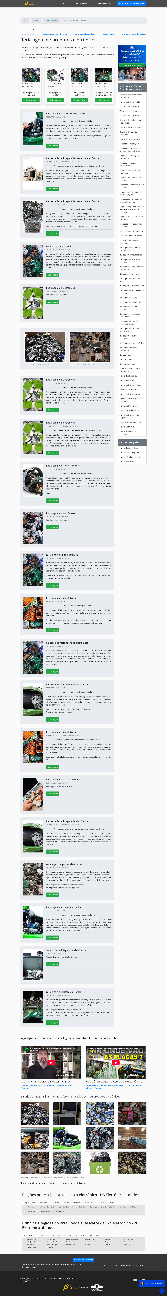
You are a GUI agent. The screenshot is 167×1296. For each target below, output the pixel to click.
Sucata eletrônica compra (130, 385)
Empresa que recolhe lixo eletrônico (130, 171)
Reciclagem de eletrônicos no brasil (132, 279)
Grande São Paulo (90, 1203)
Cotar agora (31, 100)
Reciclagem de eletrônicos (130, 274)
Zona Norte (43, 1203)
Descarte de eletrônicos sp (131, 115)
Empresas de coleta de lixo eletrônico (131, 178)
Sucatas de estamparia (129, 452)
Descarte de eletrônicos (130, 106)
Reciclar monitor (108, 34)
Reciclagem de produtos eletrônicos (55, 34)
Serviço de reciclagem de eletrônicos (130, 370)
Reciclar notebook (127, 364)
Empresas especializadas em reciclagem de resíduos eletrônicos (132, 209)
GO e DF (83, 1235)
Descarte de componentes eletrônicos (131, 96)
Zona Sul (66, 1203)
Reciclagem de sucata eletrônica (128, 337)
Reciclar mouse (126, 359)
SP (42, 1235)
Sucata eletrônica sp (128, 427)
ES (36, 1235)
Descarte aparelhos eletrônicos (85, 34)
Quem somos (103, 3)
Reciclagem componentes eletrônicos (130, 249)
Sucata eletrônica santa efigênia (129, 416)
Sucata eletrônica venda (130, 102)
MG (30, 1235)
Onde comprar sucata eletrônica (129, 241)
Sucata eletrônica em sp (130, 394)
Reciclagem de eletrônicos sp (132, 285)
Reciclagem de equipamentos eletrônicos (132, 291)
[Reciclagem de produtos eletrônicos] (31, 75)
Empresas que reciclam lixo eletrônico (134, 34)
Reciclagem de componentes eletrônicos (132, 268)
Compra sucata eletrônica (130, 422)
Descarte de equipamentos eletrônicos (131, 121)
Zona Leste (76, 1203)
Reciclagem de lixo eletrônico (132, 302)
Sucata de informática (129, 448)
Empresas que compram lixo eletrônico (131, 218)
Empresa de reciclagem (129, 144)
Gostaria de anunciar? (131, 3)
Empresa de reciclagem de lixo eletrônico (131, 164)
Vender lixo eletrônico (129, 111)
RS (59, 1235)
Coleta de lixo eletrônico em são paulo (131, 400)
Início (104, 1265)
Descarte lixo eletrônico (130, 139)
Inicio (64, 3)
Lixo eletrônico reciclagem (131, 235)
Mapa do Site (137, 1265)
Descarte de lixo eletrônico (131, 127)
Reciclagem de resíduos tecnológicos (129, 330)
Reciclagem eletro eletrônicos (132, 343)
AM (91, 1235)
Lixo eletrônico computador (131, 231)
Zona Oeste (55, 1203)
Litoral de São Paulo (107, 1203)
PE (65, 1235)
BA (70, 1235)
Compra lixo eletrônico (27, 34)
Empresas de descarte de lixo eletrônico (132, 186)
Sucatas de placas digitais (130, 457)
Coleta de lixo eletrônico (130, 389)
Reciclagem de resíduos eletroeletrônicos (129, 322)
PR (48, 1235)
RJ (24, 1235)
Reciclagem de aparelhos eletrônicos (130, 260)
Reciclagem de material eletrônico (129, 308)
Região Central (29, 1203)
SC (53, 1235)
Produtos (81, 3)
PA (97, 1235)
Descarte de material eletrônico (128, 133)
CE (76, 1235)
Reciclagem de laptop (128, 297)
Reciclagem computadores (131, 255)
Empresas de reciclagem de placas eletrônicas (131, 200)
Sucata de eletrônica (128, 376)
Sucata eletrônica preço (130, 406)
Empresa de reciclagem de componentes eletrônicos (131, 149)
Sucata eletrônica (127, 380)
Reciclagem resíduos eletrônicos (128, 349)
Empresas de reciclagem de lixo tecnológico (131, 193)
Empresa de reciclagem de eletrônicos (131, 157)
